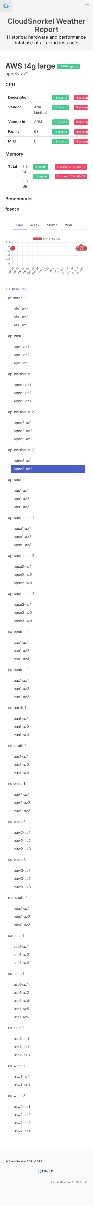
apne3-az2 (23, 469)
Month (52, 225)
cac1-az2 (21, 650)
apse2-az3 (23, 582)
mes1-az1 (22, 908)
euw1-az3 (22, 810)
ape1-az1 (21, 346)
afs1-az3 (21, 325)
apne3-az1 (23, 460)
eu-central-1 (18, 669)
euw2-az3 (22, 848)
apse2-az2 (23, 574)
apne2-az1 (23, 422)
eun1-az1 (21, 718)
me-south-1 (18, 897)
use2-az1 (21, 1038)
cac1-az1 (21, 642)
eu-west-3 (17, 859)
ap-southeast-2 (21, 555)
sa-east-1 (16, 935)
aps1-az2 (21, 498)
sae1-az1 (21, 946)
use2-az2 (22, 1047)
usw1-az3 (22, 1085)
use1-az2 (21, 992)
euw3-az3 (22, 886)
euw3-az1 (22, 870)
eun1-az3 (21, 734)
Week (35, 225)
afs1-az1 (21, 308)
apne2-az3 (23, 439)
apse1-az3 (22, 545)
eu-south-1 (17, 745)
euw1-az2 (22, 802)
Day (19, 225)
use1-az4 (21, 1000)
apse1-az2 (22, 536)
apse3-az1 (22, 604)
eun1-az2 (21, 726)
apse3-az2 (23, 612)
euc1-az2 (21, 688)
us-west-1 (16, 1066)
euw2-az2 (22, 840)
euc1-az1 (21, 680)
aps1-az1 (21, 490)
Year (68, 225)
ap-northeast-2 (21, 412)
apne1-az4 (23, 401)
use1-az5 (21, 1009)
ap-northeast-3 (21, 450)
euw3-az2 (22, 878)
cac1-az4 (21, 658)
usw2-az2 (22, 1114)
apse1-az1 (22, 528)
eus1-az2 (21, 764)
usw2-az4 (22, 1131)
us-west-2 (16, 1095)
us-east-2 (16, 1028)
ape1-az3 (22, 363)
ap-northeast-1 (21, 374)
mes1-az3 (22, 924)
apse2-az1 (22, 566)
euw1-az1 (22, 794)
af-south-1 (17, 298)
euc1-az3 (21, 696)
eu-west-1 (16, 783)
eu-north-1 (17, 707)
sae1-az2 (21, 954)
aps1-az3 (21, 507)
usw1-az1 (21, 1076)
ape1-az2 (22, 355)
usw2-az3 (22, 1123)
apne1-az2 (23, 393)
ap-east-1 (16, 336)
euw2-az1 (22, 832)
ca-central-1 (18, 631)
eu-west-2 (17, 821)
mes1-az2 (22, 916)
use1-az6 (21, 1017)
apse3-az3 (23, 620)
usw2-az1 (22, 1106)
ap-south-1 (17, 479)
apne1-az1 (22, 384)
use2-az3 (22, 1055)
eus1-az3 (21, 772)
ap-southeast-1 (21, 517)
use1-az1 (21, 984)
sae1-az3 (21, 962)
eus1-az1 (21, 756)
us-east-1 (16, 973)
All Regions (15, 289)
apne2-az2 (23, 431)
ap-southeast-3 (21, 593)
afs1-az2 (21, 317)
